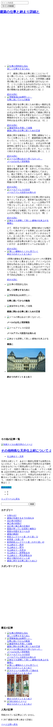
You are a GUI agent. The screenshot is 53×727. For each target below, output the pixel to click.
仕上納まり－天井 (15, 456)
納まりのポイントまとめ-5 (19, 254)
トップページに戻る (10, 499)
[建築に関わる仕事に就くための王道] (19, 128)
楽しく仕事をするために (18, 69)
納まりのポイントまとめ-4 (19, 673)
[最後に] (28, 220)
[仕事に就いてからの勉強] (19, 97)
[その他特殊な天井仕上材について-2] (16, 444)
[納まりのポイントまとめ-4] (22, 670)
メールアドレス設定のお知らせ (21, 192)
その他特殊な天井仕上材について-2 (26, 450)
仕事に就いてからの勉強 (18, 100)
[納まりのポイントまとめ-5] (22, 251)
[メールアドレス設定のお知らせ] (18, 190)
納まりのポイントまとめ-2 (19, 704)
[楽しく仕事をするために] (17, 66)
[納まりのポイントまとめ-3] (18, 696)
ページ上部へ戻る (9, 724)
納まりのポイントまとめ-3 (19, 699)
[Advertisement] (26, 36)
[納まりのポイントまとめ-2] (16, 701)
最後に (10, 223)
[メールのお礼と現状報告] (24, 159)
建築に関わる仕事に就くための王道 (23, 130)
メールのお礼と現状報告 (18, 161)
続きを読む (12, 94)
